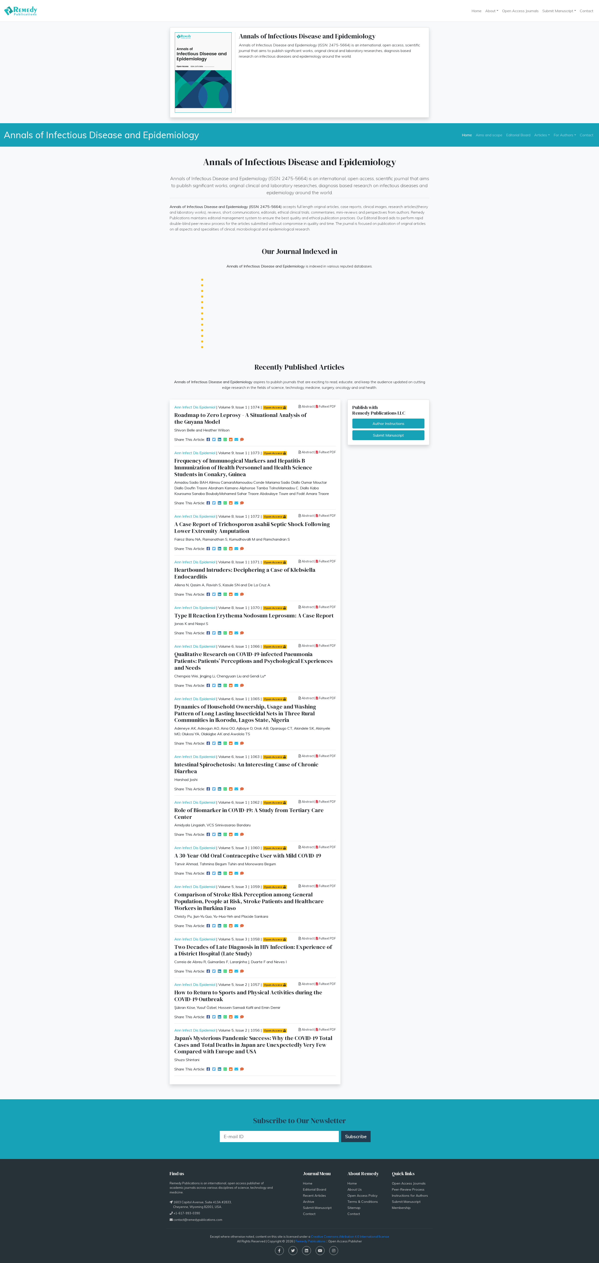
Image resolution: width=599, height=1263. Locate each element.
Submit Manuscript (317, 1208)
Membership (401, 1208)
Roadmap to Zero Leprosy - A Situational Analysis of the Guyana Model (240, 418)
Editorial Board (518, 135)
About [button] (490, 10)
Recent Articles (314, 1195)
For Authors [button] (563, 135)
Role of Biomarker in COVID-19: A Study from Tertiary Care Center (249, 813)
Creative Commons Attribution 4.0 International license (350, 1236)
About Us (354, 1189)
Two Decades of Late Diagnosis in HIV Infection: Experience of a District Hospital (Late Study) (253, 950)
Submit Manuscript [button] (557, 10)
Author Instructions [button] (388, 423)
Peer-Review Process (408, 1189)
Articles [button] (540, 135)
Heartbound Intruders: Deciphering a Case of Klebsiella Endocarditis (244, 573)
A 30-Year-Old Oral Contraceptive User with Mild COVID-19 (247, 855)
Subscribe (356, 1136)
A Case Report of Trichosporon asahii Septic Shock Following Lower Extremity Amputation (252, 527)
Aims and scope (489, 135)
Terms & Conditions (362, 1202)
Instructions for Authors (410, 1195)
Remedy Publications (310, 1241)
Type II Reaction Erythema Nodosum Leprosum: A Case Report (254, 615)
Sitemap (354, 1208)
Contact (586, 10)
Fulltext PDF (327, 406)
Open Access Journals (520, 10)
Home (476, 10)
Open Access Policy (362, 1195)
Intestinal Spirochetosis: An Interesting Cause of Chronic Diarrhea (246, 768)
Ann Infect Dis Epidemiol (194, 407)
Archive (308, 1202)
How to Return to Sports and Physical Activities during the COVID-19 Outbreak (248, 995)
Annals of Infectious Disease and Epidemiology (101, 135)
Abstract (307, 406)
